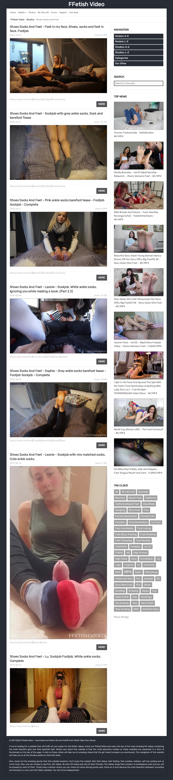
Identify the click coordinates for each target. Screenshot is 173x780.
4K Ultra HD (128, 491)
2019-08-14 (15, 665)
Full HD (147, 546)
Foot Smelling (148, 534)
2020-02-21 (15, 35)
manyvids (149, 564)
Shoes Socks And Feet (21, 99)
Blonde (64, 357)
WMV (136, 609)
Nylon (138, 572)
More (101, 104)
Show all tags (121, 616)
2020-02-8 (15, 122)
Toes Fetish (147, 603)
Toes (134, 603)
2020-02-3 (15, 208)
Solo (134, 596)
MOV (117, 572)
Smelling (120, 590)
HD (128, 552)
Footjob (47, 99)
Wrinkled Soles (151, 609)
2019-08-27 (15, 379)
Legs (118, 564)
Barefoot (37, 99)
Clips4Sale (149, 503)
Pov (138, 578)
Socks (145, 590)
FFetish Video (86, 4)
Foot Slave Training (126, 534)
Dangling (120, 510)
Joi (158, 558)
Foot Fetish (156, 522)
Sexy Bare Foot (123, 584)
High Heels (121, 558)
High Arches (140, 552)
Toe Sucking (122, 603)
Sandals (148, 578)
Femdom (120, 522)
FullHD (119, 552)
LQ (138, 564)
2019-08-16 (15, 463)
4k (116, 491)
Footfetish (121, 546)
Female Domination (126, 516)
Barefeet (143, 491)
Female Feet (147, 516)
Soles (56, 357)
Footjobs (135, 546)
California (150, 497)
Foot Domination (138, 522)
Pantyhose (151, 572)
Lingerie (128, 564)
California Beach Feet (127, 503)
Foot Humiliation (124, 528)
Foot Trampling (123, 540)
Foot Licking (144, 528)
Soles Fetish (122, 596)
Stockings (146, 596)
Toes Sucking (122, 609)
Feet (50, 357)
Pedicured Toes (123, 578)
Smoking (133, 590)
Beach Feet (135, 497)
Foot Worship (58, 99)
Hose (134, 558)
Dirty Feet (134, 510)
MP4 (127, 572)
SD (158, 578)
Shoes (147, 584)
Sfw (138, 584)
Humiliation (146, 558)
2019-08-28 (16, 295)
